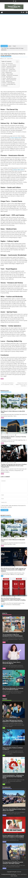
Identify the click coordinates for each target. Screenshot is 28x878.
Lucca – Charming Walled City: (9, 84)
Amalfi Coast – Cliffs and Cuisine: (9, 71)
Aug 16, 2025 (5, 833)
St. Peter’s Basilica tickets (15, 137)
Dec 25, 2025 (5, 807)
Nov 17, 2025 (4, 435)
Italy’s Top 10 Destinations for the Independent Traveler (7, 383)
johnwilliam (11, 58)
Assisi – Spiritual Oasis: (7, 81)
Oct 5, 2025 (4, 462)
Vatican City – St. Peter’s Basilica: (9, 65)
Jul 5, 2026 (4, 597)
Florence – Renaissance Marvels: (9, 66)
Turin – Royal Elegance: (8, 76)
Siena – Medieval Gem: (7, 72)
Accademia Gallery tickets (18, 169)
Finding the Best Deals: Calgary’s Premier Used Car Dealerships (21, 384)
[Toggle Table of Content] (16, 62)
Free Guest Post (11, 435)
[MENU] (27, 12)
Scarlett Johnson (11, 409)
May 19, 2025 (5, 746)
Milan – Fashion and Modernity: (9, 79)
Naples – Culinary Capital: (7, 74)
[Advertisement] (14, 29)
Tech (4, 727)
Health (4, 642)
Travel (2, 378)
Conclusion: (5, 85)
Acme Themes (14, 876)
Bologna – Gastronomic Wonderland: (10, 75)
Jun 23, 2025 (5, 686)
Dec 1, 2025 (5, 633)
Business (4, 815)
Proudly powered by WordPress (8, 874)
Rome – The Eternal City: (7, 63)
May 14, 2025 (5, 773)
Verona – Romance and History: (9, 78)
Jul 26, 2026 (4, 409)
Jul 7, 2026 (4, 566)
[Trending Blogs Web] (2, 12)
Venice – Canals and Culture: (8, 68)
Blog (2, 575)
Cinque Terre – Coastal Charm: (8, 69)
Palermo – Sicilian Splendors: (9, 82)
